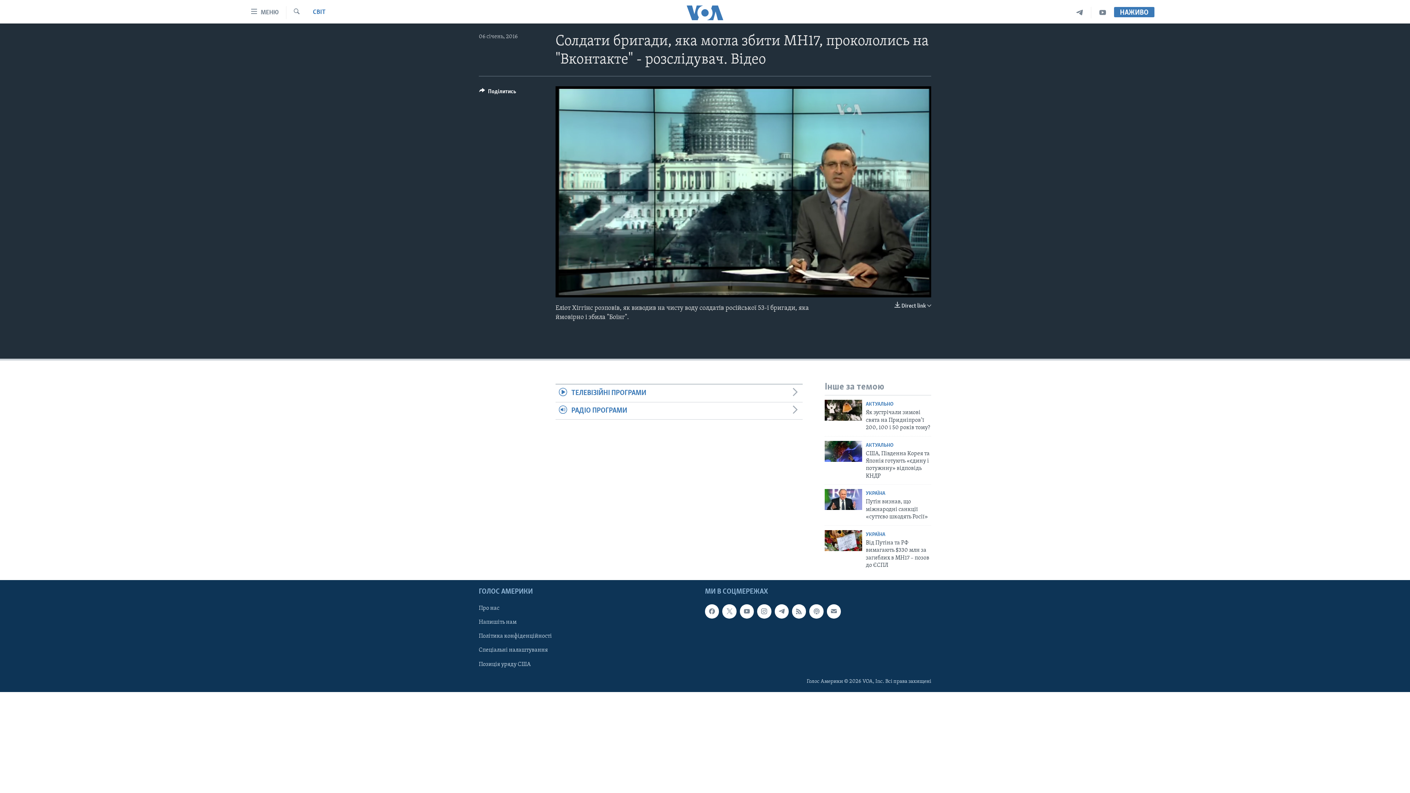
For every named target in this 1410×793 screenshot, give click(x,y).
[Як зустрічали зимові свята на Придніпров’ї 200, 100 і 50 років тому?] (843, 410)
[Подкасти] (816, 612)
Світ (319, 12)
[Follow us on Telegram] (782, 612)
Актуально (879, 404)
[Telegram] (1079, 12)
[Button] (497, 93)
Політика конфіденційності (515, 637)
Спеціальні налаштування (513, 650)
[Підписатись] (834, 612)
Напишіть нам (498, 623)
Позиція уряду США (505, 664)
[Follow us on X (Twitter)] (729, 612)
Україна (875, 493)
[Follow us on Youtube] (747, 612)
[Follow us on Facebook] (712, 612)
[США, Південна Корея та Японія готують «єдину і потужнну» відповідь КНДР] (843, 451)
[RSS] (799, 612)
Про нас (489, 609)
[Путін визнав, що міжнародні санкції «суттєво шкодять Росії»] (843, 499)
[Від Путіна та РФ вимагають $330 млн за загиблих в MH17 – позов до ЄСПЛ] (843, 540)
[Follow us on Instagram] (764, 612)
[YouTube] (1102, 12)
